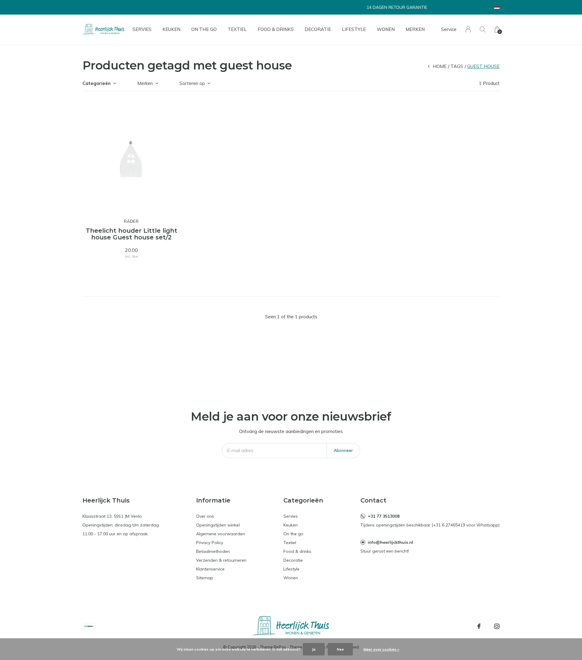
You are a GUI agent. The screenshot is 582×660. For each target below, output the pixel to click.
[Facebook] (478, 626)
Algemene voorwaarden (220, 533)
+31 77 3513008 (384, 516)
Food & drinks (276, 29)
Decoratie (318, 29)
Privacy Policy (209, 542)
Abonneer (343, 450)
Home (440, 66)
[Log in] (468, 29)
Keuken (171, 29)
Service (449, 29)
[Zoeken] (483, 29)
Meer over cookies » (381, 649)
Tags (456, 66)
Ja (314, 649)
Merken (415, 29)
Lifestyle (354, 29)
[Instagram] (497, 626)
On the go (204, 29)
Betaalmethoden (213, 551)
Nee (340, 649)
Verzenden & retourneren (221, 560)
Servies (142, 29)
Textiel (237, 29)
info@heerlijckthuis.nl (390, 542)
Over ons (205, 516)
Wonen (386, 29)
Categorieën (96, 83)
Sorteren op (192, 83)
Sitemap (204, 577)
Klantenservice (210, 569)
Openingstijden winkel (218, 525)
